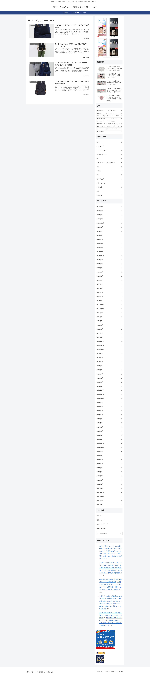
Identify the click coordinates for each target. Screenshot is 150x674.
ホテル (109, 171)
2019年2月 (109, 431)
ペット (109, 167)
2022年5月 (109, 292)
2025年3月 (109, 239)
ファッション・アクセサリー (109, 162)
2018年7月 (109, 459)
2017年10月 (109, 496)
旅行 (109, 175)
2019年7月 (109, 410)
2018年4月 (109, 472)
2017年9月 (109, 500)
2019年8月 (109, 406)
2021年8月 (109, 317)
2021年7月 (109, 321)
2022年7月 (109, 288)
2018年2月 (109, 480)
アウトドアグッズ (109, 150)
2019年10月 (109, 398)
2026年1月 (109, 219)
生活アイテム (109, 183)
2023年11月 (109, 255)
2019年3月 (109, 427)
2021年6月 (109, 325)
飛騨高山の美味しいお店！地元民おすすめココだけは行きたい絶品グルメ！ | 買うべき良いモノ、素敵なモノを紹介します (110, 604)
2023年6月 (109, 264)
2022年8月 (109, 284)
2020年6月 (109, 366)
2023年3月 (109, 272)
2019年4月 (109, 423)
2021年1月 (109, 337)
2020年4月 (109, 374)
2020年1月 (109, 386)
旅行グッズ (109, 179)
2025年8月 (109, 227)
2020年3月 (109, 378)
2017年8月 (109, 504)
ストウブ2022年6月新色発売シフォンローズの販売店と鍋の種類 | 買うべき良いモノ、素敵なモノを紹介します (110, 570)
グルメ (109, 158)
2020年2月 (109, 382)
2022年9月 (109, 280)
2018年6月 (109, 464)
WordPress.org (101, 528)
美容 (109, 191)
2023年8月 (109, 260)
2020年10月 (109, 349)
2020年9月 (109, 353)
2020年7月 (109, 362)
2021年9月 (109, 313)
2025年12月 (109, 223)
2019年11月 (109, 394)
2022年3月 (109, 300)
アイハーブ (109, 146)
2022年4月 (109, 296)
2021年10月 (109, 308)
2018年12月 (109, 439)
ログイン (99, 516)
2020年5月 (109, 370)
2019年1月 (109, 435)
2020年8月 (109, 357)
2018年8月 (109, 455)
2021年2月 (109, 333)
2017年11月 (109, 492)
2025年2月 (109, 243)
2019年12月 (109, 390)
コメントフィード (102, 524)
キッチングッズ (109, 154)
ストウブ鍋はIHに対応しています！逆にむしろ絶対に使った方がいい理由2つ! (110, 615)
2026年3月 (109, 211)
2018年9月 (109, 451)
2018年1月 (109, 484)
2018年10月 (109, 447)
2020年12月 (109, 341)
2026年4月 (109, 207)
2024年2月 (109, 247)
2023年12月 (109, 251)
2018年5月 (109, 468)
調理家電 (109, 195)
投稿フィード (101, 520)
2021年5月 (109, 329)
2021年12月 (109, 304)
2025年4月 (109, 235)
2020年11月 (109, 345)
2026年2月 (109, 215)
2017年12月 (109, 488)
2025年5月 (109, 231)
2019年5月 (109, 419)
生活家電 (109, 187)
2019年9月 (109, 402)
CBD (109, 142)
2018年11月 (109, 443)
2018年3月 (109, 476)
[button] (121, 533)
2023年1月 (109, 276)
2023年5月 (109, 268)
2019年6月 (109, 415)
